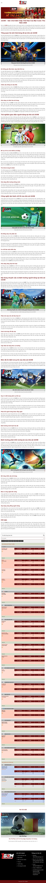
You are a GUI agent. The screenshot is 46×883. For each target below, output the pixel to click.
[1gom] (23, 2)
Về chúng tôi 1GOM (21, 865)
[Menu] (1, 2)
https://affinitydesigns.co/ (38, 856)
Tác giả (19, 861)
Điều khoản (19, 857)
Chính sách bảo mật (21, 855)
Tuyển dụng (20, 863)
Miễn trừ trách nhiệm (21, 859)
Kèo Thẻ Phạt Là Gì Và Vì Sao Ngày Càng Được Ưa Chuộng (23, 838)
